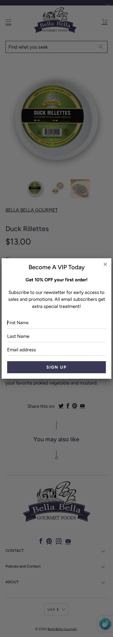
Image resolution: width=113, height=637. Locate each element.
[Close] (105, 264)
